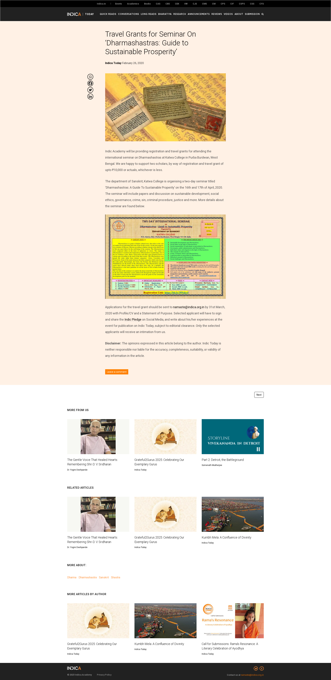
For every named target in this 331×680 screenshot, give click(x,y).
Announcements (199, 14)
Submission (252, 14)
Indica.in (101, 3)
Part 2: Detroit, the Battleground (223, 460)
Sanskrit (104, 577)
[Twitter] (90, 90)
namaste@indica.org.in (188, 307)
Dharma (71, 577)
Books (147, 3)
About (239, 14)
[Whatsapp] (90, 77)
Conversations (128, 14)
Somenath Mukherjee (212, 465)
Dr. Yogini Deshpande (77, 470)
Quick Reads (108, 14)
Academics (133, 3)
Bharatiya (165, 14)
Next (259, 394)
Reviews (217, 14)
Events (118, 3)
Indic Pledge (132, 319)
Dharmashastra (88, 577)
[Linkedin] (90, 96)
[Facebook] (90, 83)
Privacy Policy (104, 674)
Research (179, 14)
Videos (228, 14)
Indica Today (140, 470)
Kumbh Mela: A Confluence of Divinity (226, 537)
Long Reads (149, 14)
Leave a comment (117, 371)
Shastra (115, 577)
